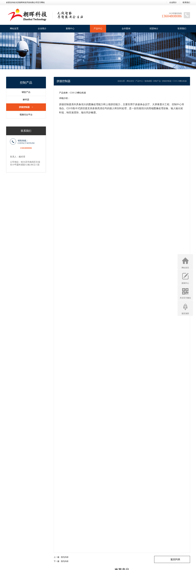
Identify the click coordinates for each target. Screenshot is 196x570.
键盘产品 (26, 92)
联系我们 (186, 2)
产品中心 (98, 28)
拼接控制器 (26, 107)
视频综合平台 (26, 114)
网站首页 (14, 28)
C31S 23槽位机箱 (180, 81)
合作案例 (126, 28)
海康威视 (148, 81)
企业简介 (173, 2)
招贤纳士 (154, 28)
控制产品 (157, 81)
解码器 (26, 99)
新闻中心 (70, 28)
